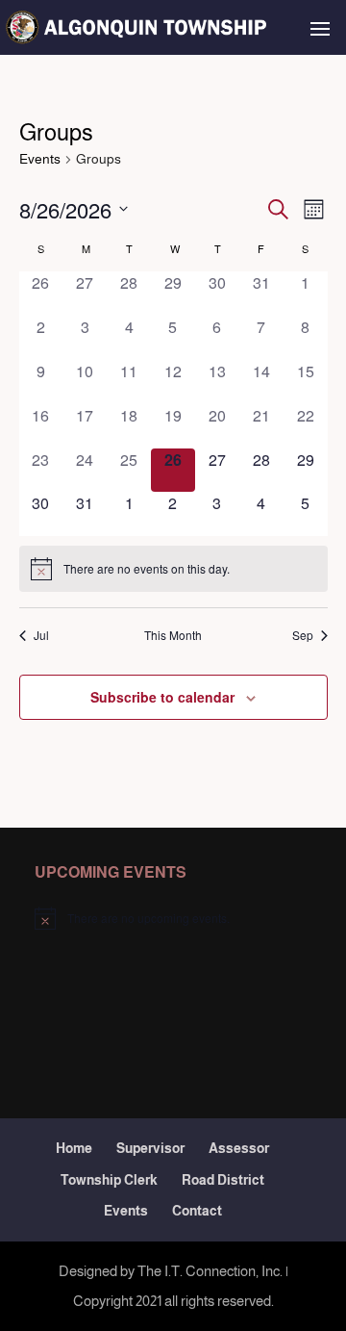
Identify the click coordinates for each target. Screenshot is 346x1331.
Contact (197, 1210)
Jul (41, 635)
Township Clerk (109, 1180)
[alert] (173, 569)
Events (40, 158)
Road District (223, 1180)
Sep (302, 635)
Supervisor (150, 1148)
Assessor (239, 1148)
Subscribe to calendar (162, 696)
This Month (173, 635)
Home (74, 1148)
